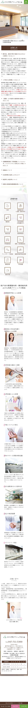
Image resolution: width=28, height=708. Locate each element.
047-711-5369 (5, 706)
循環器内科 (20, 210)
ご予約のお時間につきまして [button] (11, 80)
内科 (7, 210)
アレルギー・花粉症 (7, 254)
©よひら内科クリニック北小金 (14, 703)
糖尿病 (7, 221)
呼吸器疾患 (7, 243)
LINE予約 (24, 706)
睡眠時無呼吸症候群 (20, 254)
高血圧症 (7, 233)
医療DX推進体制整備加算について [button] (13, 184)
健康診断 (7, 264)
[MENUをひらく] (26, 2)
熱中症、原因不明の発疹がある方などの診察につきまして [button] (14, 55)
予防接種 (20, 264)
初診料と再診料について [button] (10, 179)
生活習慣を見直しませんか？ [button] (11, 175)
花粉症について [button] (7, 170)
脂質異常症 (20, 233)
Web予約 (15, 706)
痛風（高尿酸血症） (20, 243)
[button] (14, 163)
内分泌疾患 (20, 222)
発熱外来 (7, 274)
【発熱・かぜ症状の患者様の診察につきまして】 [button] (14, 99)
